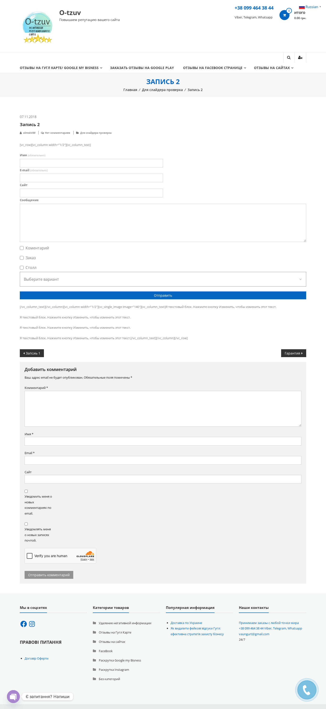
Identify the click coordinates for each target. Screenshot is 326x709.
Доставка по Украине (186, 623)
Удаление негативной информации (125, 623)
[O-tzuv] (38, 25)
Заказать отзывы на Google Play (142, 67)
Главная (130, 89)
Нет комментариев (57, 132)
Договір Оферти (36, 658)
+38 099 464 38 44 (254, 8)
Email (30, 453)
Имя (32, 155)
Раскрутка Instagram (114, 669)
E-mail (34, 170)
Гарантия (292, 353)
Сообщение (29, 200)
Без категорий (109, 679)
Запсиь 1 (33, 353)
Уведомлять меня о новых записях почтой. (38, 534)
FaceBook (106, 651)
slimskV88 (29, 132)
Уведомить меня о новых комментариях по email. (38, 504)
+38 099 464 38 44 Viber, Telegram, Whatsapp (270, 628)
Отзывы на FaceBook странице (212, 67)
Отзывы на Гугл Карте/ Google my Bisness (59, 67)
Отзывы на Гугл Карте (115, 632)
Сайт (23, 185)
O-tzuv (70, 12)
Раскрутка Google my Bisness (120, 660)
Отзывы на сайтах (272, 67)
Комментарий (36, 388)
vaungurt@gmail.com (254, 634)
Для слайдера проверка (162, 89)
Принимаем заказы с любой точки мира (269, 623)
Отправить (163, 295)
